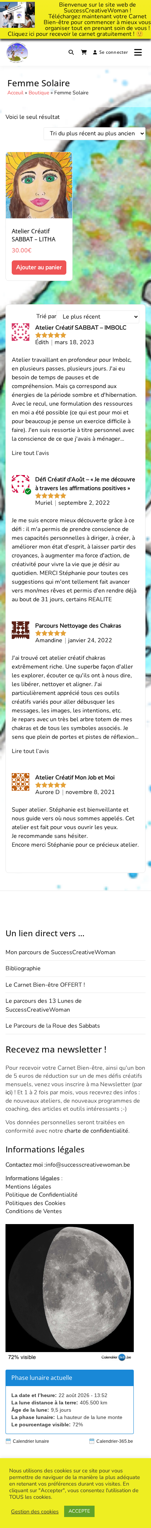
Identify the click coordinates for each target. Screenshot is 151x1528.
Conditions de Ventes (33, 1211)
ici (31, 34)
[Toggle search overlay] (71, 52)
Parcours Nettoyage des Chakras (78, 626)
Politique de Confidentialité (41, 1195)
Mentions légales (28, 1187)
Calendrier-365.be (114, 1441)
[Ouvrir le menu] (138, 52)
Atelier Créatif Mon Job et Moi (75, 778)
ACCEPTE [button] (79, 1511)
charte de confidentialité (96, 1131)
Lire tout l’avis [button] (30, 453)
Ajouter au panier (39, 267)
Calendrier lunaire (31, 1441)
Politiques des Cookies (35, 1203)
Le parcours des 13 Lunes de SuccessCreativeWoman (43, 1005)
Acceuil (15, 92)
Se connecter (113, 52)
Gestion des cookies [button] (35, 1511)
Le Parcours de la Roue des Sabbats (52, 1026)
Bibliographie (23, 968)
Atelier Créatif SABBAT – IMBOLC (80, 328)
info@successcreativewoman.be (88, 1165)
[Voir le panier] (84, 52)
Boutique (39, 92)
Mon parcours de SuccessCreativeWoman (60, 952)
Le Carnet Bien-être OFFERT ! (45, 985)
